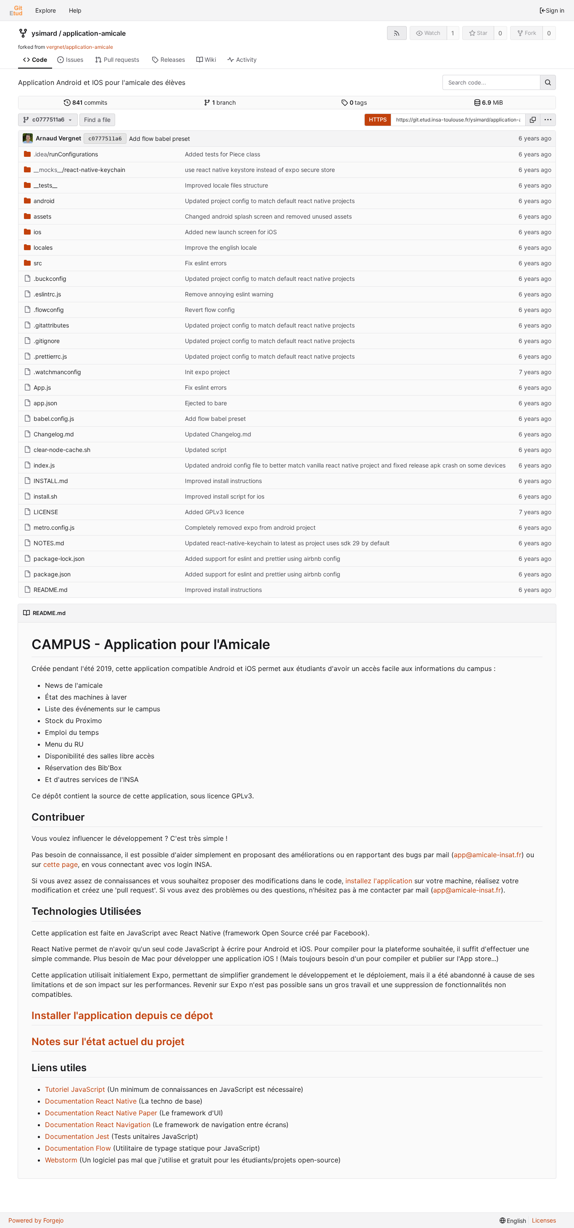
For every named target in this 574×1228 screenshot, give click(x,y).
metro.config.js (54, 527)
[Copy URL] (532, 120)
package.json (52, 574)
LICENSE (46, 511)
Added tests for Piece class (222, 154)
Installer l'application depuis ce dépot (122, 1015)
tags (358, 102)
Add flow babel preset (159, 138)
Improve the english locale (221, 247)
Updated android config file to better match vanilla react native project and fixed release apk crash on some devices (345, 465)
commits (90, 102)
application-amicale (94, 33)
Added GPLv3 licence (214, 511)
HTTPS (378, 119)
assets (42, 216)
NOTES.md (49, 543)
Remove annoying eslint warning (229, 294)
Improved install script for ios (224, 496)
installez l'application (378, 881)
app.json (45, 403)
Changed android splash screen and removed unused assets (268, 216)
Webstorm (61, 1160)
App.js (42, 387)
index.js (44, 465)
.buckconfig (50, 278)
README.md (51, 589)
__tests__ (45, 185)
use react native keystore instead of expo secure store (260, 169)
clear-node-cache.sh (62, 449)
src (38, 263)
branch (224, 102)
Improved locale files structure (226, 185)
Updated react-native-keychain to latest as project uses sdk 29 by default (287, 543)
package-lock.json (59, 558)
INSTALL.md (51, 480)
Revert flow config (210, 309)
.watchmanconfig (57, 371)
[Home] (16, 10)
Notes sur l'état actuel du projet (108, 1041)
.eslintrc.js (47, 294)
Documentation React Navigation (97, 1124)
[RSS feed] (397, 33)
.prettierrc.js (50, 356)
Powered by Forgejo (35, 1220)
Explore (45, 10)
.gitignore (47, 340)
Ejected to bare (206, 403)
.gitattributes (51, 325)
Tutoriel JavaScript (75, 1089)
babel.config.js (54, 418)
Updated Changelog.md (218, 434)
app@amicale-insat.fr (487, 854)
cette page (60, 864)
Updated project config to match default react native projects (270, 200)
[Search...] (548, 82)
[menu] (548, 120)
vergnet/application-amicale (79, 47)
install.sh (45, 496)
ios (37, 231)
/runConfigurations (66, 154)
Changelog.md (54, 434)
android (44, 200)
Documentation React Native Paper (101, 1113)
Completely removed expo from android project (250, 527)
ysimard (44, 33)
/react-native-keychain (79, 169)
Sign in (555, 10)
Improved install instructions (223, 480)
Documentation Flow (78, 1148)
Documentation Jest (77, 1136)
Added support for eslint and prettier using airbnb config (262, 558)
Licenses (544, 1220)
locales (43, 247)
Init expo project (207, 371)
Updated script (205, 449)
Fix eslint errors (205, 263)
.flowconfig (49, 309)
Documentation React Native (91, 1101)
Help (75, 10)
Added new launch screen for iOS (231, 231)
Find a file (97, 119)
